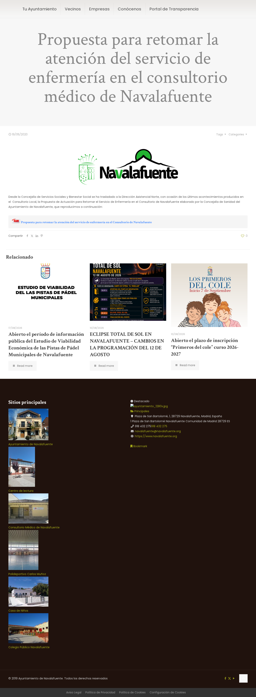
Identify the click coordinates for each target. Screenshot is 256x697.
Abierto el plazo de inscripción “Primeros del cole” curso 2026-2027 (204, 347)
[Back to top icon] (243, 678)
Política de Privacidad (100, 692)
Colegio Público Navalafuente (29, 647)
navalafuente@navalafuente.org (158, 431)
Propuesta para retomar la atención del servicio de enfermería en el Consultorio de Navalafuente (86, 222)
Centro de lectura (20, 491)
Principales (141, 411)
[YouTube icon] (233, 678)
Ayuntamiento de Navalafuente (30, 444)
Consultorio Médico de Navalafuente (34, 527)
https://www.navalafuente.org (156, 436)
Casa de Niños (18, 611)
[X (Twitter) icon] (229, 678)
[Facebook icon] (225, 678)
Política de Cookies (132, 692)
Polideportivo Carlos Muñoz (27, 574)
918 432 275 (159, 426)
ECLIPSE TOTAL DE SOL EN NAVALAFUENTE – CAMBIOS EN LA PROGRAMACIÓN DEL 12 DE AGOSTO (127, 344)
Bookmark (140, 446)
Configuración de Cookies (168, 692)
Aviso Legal (73, 692)
